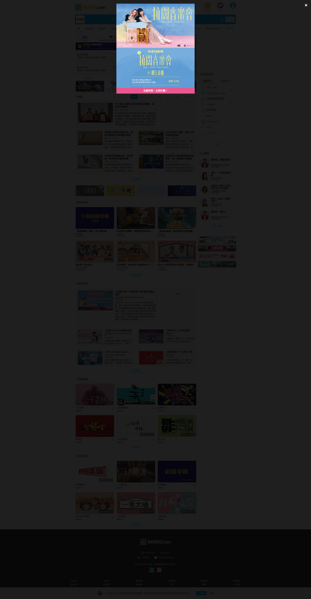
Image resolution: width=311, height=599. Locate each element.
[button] (305, 5)
